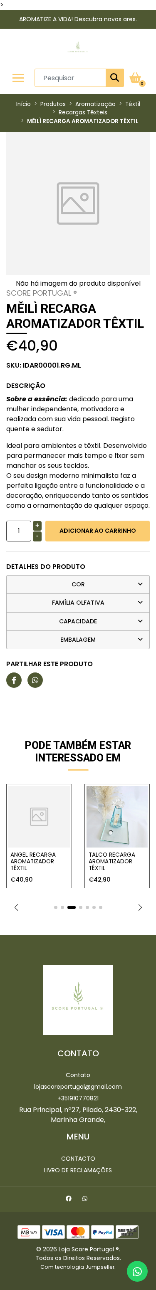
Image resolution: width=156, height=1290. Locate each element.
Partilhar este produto (49, 664)
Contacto (78, 1158)
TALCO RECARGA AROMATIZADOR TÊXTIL (112, 861)
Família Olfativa (78, 602)
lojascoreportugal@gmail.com (78, 1086)
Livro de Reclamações (78, 1170)
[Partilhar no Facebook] (14, 680)
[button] (16, 907)
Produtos (53, 104)
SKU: (43, 365)
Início (23, 104)
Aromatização (95, 104)
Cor (78, 584)
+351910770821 (78, 1098)
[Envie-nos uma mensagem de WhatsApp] (137, 1271)
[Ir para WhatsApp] (86, 1199)
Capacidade (78, 621)
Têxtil (132, 104)
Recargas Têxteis (83, 112)
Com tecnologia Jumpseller (77, 1266)
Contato (78, 1075)
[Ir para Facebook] (70, 1199)
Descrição (25, 385)
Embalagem (78, 639)
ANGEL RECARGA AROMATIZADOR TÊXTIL (33, 861)
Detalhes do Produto (45, 566)
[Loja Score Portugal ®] (78, 48)
